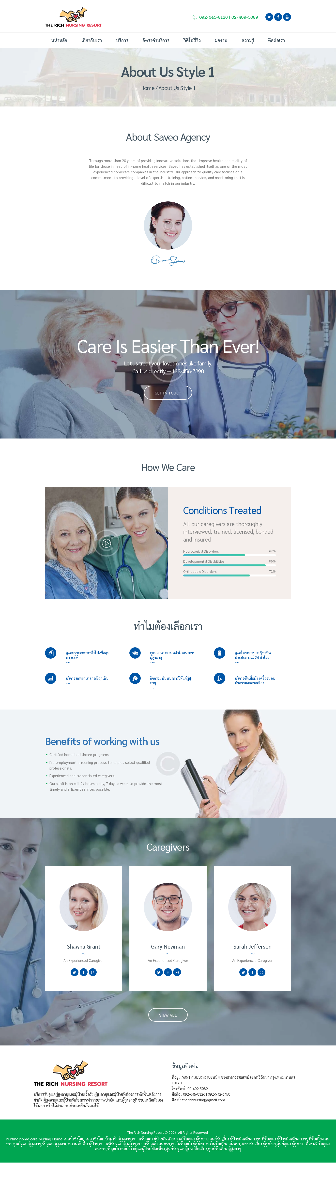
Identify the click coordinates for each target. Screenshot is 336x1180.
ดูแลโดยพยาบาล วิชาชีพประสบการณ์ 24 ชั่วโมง (253, 655)
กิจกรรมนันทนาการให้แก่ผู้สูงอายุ (171, 680)
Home (147, 87)
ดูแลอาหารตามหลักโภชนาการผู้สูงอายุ (172, 655)
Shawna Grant (83, 946)
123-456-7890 (188, 371)
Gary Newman (168, 946)
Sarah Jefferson (252, 946)
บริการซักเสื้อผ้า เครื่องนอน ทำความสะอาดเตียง (255, 680)
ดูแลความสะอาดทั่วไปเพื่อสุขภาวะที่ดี (87, 655)
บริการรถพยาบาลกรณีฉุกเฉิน (87, 678)
